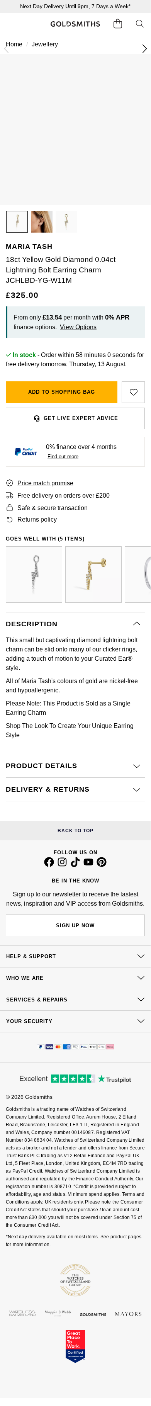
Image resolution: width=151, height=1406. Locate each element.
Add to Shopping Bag (61, 392)
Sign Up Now (75, 925)
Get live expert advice (81, 418)
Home (14, 44)
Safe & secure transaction (52, 508)
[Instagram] (62, 865)
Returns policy (37, 519)
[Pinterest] (101, 865)
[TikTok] (75, 865)
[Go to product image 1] (17, 222)
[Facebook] (49, 865)
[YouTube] (88, 865)
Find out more (63, 456)
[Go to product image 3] (66, 222)
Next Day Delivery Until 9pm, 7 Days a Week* (75, 6)
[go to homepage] (75, 23)
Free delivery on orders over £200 (63, 495)
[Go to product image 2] (42, 222)
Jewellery (45, 44)
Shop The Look (27, 726)
